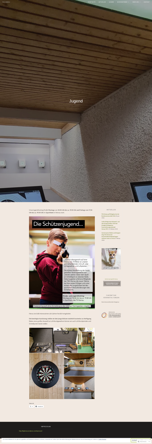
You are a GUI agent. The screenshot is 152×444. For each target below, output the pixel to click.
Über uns (135, 2)
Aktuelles (102, 2)
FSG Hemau (6, 2)
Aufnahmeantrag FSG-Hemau (111, 279)
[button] (53, 340)
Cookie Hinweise (102, 439)
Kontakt (147, 2)
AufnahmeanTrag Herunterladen (112, 283)
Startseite (92, 2)
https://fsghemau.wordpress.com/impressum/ (30, 431)
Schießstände (122, 2)
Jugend (111, 2)
